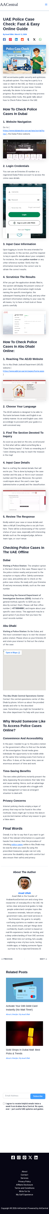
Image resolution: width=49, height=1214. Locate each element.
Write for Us (24, 1191)
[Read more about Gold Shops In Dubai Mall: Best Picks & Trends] (24, 1033)
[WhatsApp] (40, 39)
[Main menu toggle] (46, 4)
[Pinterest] (10, 39)
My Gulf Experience (24, 1194)
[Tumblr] (28, 39)
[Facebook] (4, 39)
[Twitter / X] (34, 39)
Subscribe (37, 1096)
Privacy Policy (24, 1181)
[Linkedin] (16, 39)
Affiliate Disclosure (24, 1185)
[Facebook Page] (13, 1157)
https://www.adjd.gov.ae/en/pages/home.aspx (23, 371)
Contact (24, 1175)
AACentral (9, 4)
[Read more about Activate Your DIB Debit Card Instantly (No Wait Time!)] (24, 990)
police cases (17, 844)
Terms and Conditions (24, 1188)
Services (24, 1178)
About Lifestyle (12, 1014)
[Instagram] (19, 1157)
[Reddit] (22, 39)
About (24, 1171)
